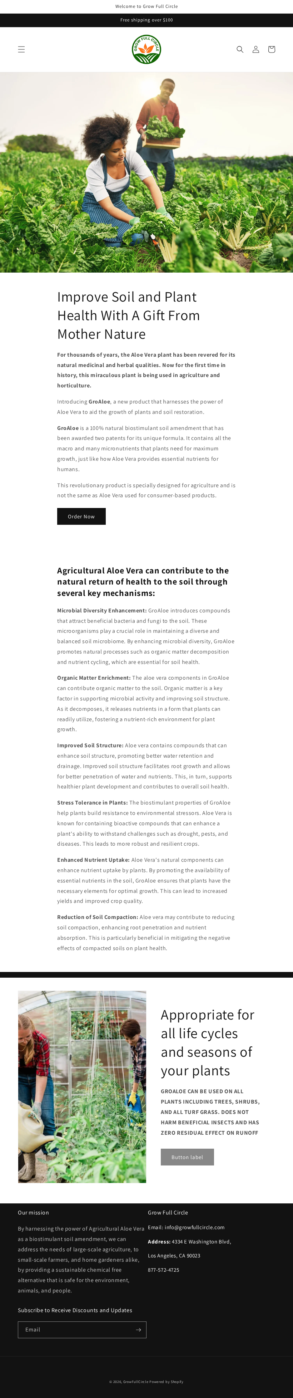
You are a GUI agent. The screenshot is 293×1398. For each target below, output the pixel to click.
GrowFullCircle (136, 1381)
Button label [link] (187, 1157)
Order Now (81, 516)
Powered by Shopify (166, 1381)
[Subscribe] (138, 1329)
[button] (21, 49)
